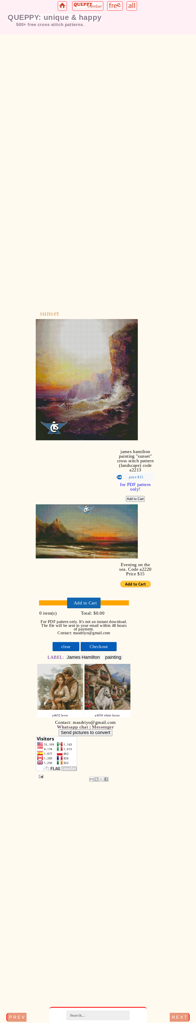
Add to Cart (85, 602)
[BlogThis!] (96, 779)
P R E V (16, 1017)
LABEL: (56, 657)
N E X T (179, 1017)
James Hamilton (83, 657)
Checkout (99, 646)
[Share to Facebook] (106, 779)
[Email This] (91, 779)
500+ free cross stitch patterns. (50, 24)
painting (113, 657)
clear (66, 646)
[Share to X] (101, 779)
